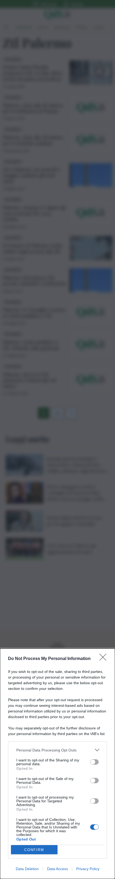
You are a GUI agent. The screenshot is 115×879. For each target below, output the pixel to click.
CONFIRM (34, 850)
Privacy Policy (87, 869)
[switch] (94, 762)
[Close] (104, 659)
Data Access (57, 869)
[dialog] (57, 763)
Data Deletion (27, 869)
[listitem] (57, 750)
